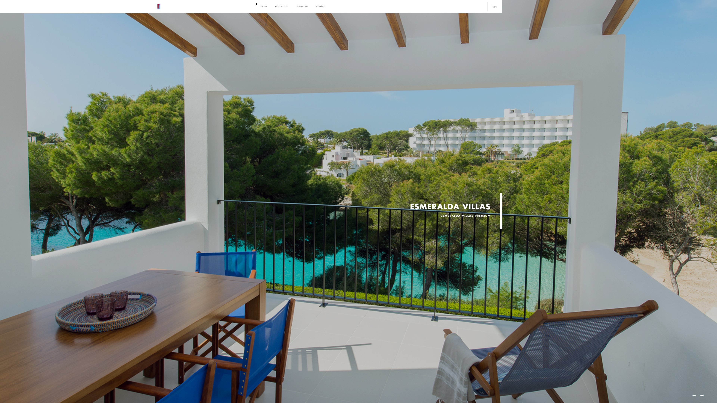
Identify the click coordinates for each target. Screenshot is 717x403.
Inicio (263, 6)
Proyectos (281, 6)
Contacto (302, 6)
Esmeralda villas (450, 207)
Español (321, 6)
